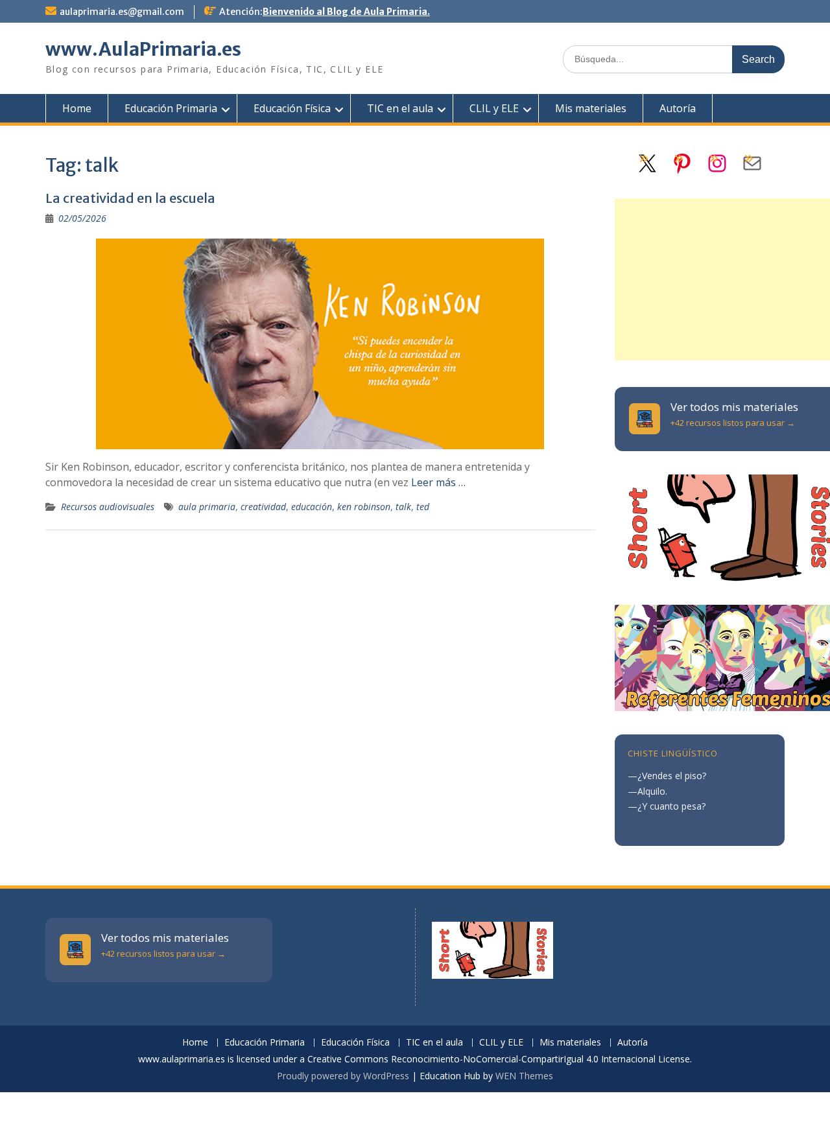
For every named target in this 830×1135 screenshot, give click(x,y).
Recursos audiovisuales (107, 506)
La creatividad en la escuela (130, 198)
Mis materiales (590, 108)
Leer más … (438, 482)
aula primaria (206, 506)
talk (403, 506)
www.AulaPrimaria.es (143, 49)
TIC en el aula (400, 108)
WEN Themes (524, 1076)
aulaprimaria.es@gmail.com (122, 12)
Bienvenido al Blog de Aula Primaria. (346, 12)
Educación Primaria (170, 108)
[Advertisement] (722, 279)
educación (311, 506)
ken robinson (363, 506)
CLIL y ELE (494, 108)
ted (422, 506)
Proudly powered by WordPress (343, 1076)
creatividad (263, 506)
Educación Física (292, 108)
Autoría (677, 108)
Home (76, 108)
